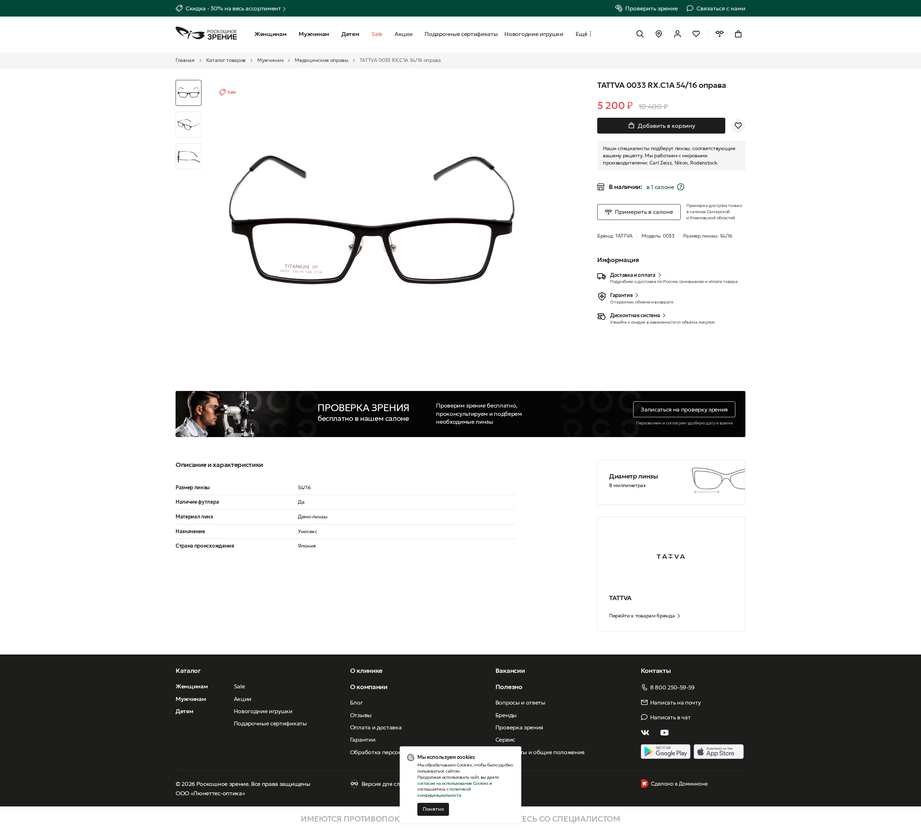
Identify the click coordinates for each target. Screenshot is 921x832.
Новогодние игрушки (263, 711)
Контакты (656, 670)
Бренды (506, 715)
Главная (185, 60)
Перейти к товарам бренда (642, 615)
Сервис (505, 739)
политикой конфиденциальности (444, 792)
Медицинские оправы (321, 60)
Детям (184, 711)
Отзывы (361, 715)
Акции (242, 698)
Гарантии (362, 739)
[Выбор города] (659, 34)
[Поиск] (640, 34)
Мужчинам (270, 60)
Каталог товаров (226, 60)
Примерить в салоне (644, 211)
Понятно (433, 809)
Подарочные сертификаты (270, 723)
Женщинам (192, 686)
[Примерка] (719, 34)
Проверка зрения (519, 727)
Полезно (508, 687)
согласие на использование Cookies (452, 783)
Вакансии (510, 670)
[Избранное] (696, 34)
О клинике (366, 670)
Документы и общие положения (540, 752)
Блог (356, 702)
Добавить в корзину (666, 125)
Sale (239, 686)
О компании (368, 687)
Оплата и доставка (376, 727)
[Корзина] (738, 34)
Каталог (188, 670)
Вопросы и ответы (520, 702)
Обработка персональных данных (397, 752)
